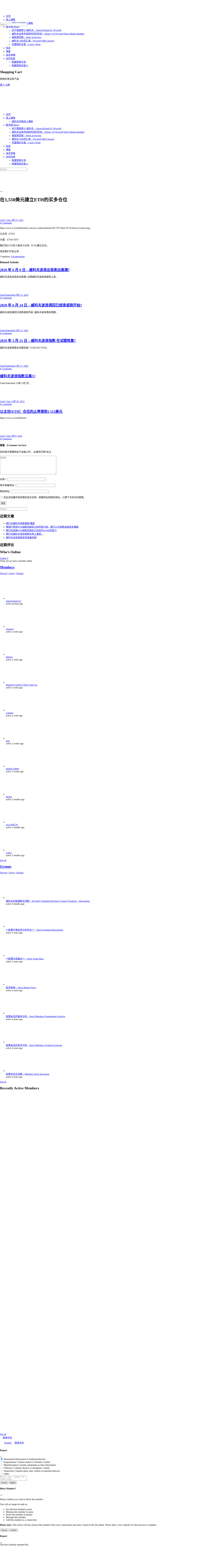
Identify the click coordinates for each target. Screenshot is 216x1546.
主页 (8, 114)
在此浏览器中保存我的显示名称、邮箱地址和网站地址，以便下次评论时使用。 (45, 497)
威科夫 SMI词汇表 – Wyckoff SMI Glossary (33, 139)
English (8, 1443)
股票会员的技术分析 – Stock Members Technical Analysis (34, 1045)
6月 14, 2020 (22, 330)
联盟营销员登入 (20, 164)
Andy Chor (5, 220)
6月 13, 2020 (22, 295)
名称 (3, 479)
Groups (5, 866)
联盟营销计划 (19, 160)
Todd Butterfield (8, 295)
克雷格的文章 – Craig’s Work (26, 142)
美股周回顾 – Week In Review (26, 135)
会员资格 (10, 153)
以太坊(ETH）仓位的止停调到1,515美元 (31, 411)
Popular (20, 573)
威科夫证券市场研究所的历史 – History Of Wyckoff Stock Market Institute (48, 132)
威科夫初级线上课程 (22, 121)
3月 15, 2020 (22, 366)
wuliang (9, 713)
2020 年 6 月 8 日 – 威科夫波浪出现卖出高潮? (35, 270)
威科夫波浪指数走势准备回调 (21, 537)
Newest (3, 573)
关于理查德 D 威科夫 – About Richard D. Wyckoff (36, 128)
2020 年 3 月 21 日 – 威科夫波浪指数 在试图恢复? (38, 341)
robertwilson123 (13, 601)
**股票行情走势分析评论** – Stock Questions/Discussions (34, 930)
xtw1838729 (12, 824)
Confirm (13, 1530)
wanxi (9, 852)
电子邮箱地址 (8, 485)
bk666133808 (12, 769)
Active (12, 573)
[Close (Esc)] (1, 1495)
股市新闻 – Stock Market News (21, 987)
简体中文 (7, 1437)
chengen (10, 629)
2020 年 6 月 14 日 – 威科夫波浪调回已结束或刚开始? (41, 305)
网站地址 (4, 491)
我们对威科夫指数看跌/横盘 (20, 523)
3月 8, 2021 (16, 436)
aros (8, 741)
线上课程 (10, 118)
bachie (9, 797)
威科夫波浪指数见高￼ (17, 376)
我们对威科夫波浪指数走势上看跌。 (24, 534)
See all (3, 860)
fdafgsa (9, 657)
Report (13, 1483)
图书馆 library (13, 125)
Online (4, 558)
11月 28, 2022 (18, 401)
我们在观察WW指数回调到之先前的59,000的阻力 (31, 530)
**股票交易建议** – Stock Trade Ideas (25, 958)
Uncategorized (18, 256)
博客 (8, 149)
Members (7, 567)
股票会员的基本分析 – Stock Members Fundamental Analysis (35, 1016)
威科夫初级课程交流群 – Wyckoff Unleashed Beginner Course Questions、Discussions (48, 901)
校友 (8, 146)
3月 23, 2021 (17, 220)
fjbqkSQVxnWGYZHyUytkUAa (21, 685)
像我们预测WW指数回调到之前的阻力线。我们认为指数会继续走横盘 (42, 527)
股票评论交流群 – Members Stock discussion (27, 1074)
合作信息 (10, 157)
